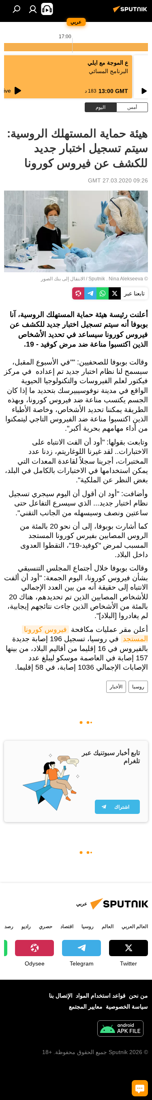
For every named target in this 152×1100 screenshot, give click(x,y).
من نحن (138, 995)
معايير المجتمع (86, 1006)
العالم (107, 926)
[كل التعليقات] (140, 1088)
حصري (45, 926)
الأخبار (116, 687)
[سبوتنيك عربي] (131, 12)
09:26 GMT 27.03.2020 (118, 180)
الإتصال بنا (61, 995)
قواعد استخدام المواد (101, 995)
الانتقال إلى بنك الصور (63, 279)
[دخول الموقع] (33, 9)
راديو (26, 926)
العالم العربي (135, 926)
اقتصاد (66, 926)
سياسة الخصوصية (127, 1006)
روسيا (138, 687)
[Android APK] (120, 1029)
